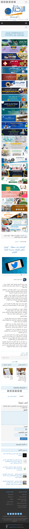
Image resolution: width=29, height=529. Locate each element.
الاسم (25, 426)
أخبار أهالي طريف (22, 497)
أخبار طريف (24, 494)
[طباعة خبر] (21, 275)
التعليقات (21, 396)
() (3, 358)
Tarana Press (14, 525)
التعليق (25, 410)
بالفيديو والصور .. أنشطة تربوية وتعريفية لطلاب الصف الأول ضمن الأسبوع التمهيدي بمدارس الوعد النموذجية (12, 482)
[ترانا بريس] (6, 527)
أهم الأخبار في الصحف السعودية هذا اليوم (21, 506)
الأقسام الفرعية (9, 492)
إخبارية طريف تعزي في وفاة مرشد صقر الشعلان (12, 454)
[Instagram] (15, 2)
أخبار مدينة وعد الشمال (21, 503)
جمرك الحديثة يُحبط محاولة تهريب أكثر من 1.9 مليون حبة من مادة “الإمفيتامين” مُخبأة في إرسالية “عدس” (12, 461)
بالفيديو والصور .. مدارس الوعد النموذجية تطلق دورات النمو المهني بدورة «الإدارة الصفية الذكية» (12, 475)
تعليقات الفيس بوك (12, 396)
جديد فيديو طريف (9, 504)
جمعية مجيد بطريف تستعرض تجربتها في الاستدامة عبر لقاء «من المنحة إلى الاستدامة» (12, 468)
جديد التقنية (24, 236)
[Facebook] (7, 2)
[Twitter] (4, 2)
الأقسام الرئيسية (23, 492)
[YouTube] (12, 2)
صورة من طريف (10, 501)
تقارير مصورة (10, 494)
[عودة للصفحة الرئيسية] (14, 11)
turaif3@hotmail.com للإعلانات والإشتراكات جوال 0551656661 (14, 34)
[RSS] (2, 2)
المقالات (11, 499)
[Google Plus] (10, 2)
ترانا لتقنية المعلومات (13, 527)
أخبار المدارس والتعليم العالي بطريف (21, 500)
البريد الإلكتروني (22, 432)
